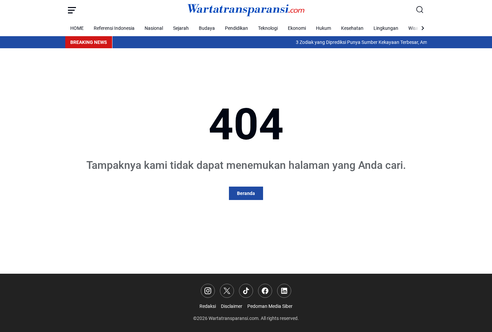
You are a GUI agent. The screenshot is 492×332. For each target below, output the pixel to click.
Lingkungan (386, 28)
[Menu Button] (72, 10)
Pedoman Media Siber (270, 306)
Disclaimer (231, 306)
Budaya (207, 28)
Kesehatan (352, 28)
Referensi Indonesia (114, 28)
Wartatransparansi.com (233, 318)
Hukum (323, 28)
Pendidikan (236, 28)
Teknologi (268, 28)
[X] (227, 291)
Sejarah (181, 28)
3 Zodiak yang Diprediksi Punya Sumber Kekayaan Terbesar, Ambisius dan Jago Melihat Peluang (391, 42)
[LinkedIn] (284, 291)
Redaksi (207, 306)
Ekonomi (297, 28)
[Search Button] (420, 10)
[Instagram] (208, 291)
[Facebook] (265, 291)
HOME (77, 28)
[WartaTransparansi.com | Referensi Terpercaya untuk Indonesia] (246, 10)
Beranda (246, 193)
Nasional (154, 28)
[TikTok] (246, 291)
